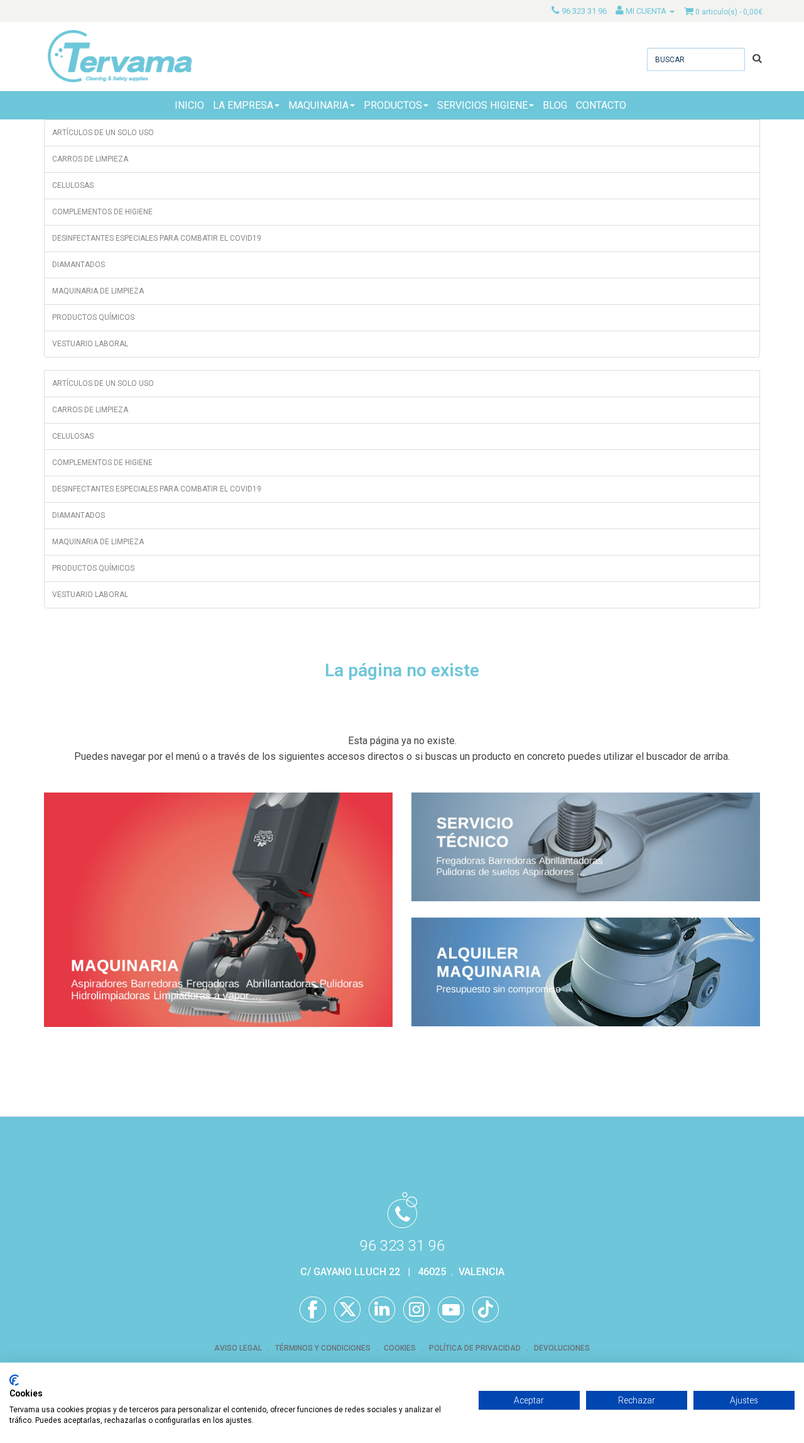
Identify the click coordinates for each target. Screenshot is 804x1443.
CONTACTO (601, 105)
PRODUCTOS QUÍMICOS (93, 317)
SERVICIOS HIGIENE (482, 105)
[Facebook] (313, 1310)
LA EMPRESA (243, 105)
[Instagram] (416, 1310)
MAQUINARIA (318, 105)
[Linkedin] (382, 1310)
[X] (347, 1310)
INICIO (189, 105)
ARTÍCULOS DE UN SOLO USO (103, 132)
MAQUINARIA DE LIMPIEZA (98, 291)
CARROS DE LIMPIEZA (90, 159)
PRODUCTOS (393, 105)
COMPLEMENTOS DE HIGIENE (102, 211)
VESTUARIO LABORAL (90, 343)
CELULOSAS (73, 185)
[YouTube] (451, 1310)
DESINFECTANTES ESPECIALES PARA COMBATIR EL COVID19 (156, 238)
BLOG (555, 105)
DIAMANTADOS (78, 264)
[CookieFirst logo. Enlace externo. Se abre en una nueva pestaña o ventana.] (14, 1380)
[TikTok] (485, 1310)
